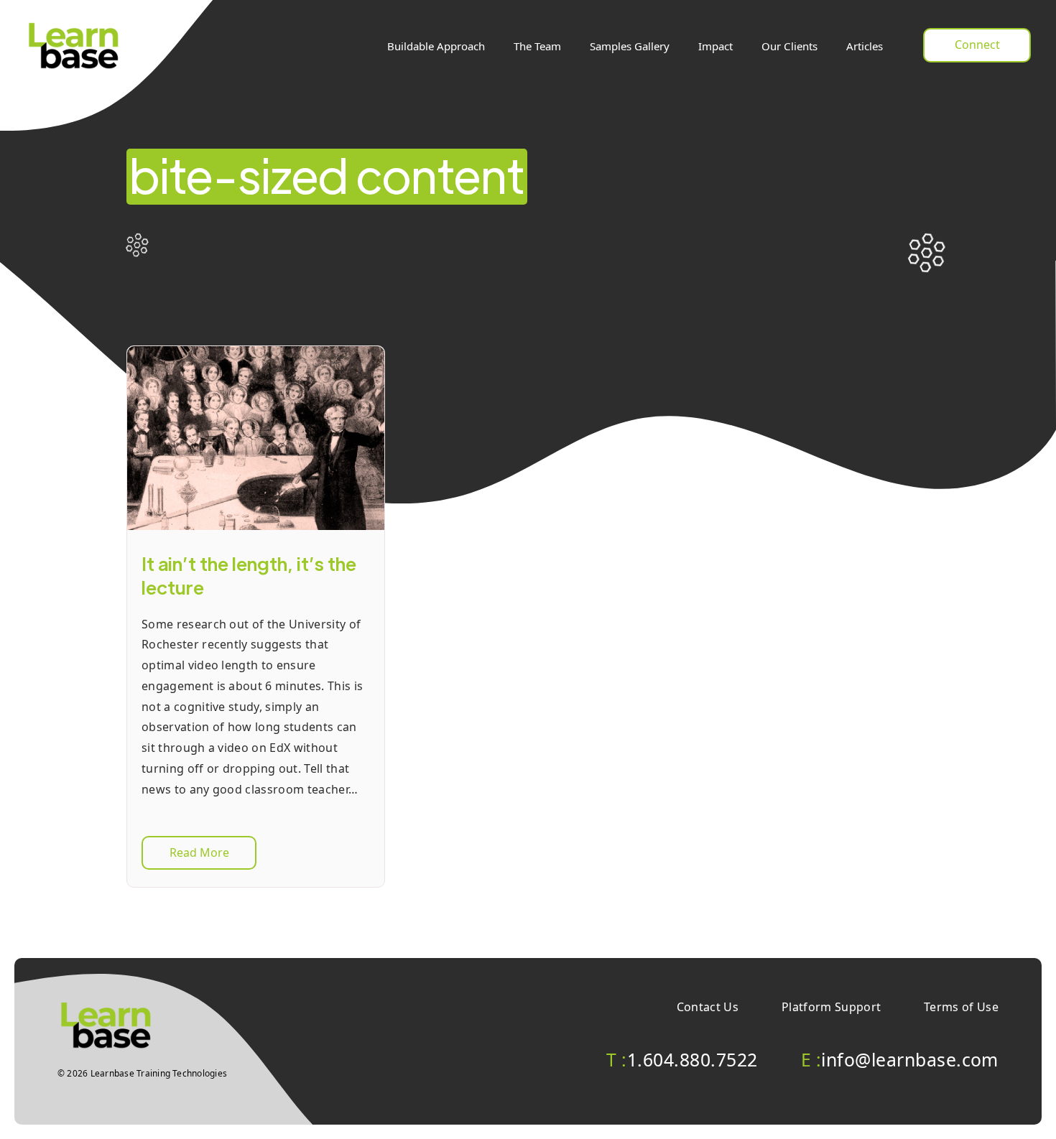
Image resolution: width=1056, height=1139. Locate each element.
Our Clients (789, 46)
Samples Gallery (630, 46)
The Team (537, 46)
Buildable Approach (436, 46)
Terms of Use (961, 1007)
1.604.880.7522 (681, 1059)
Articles (864, 46)
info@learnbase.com (900, 1059)
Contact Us (707, 1007)
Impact (715, 46)
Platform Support (831, 1007)
